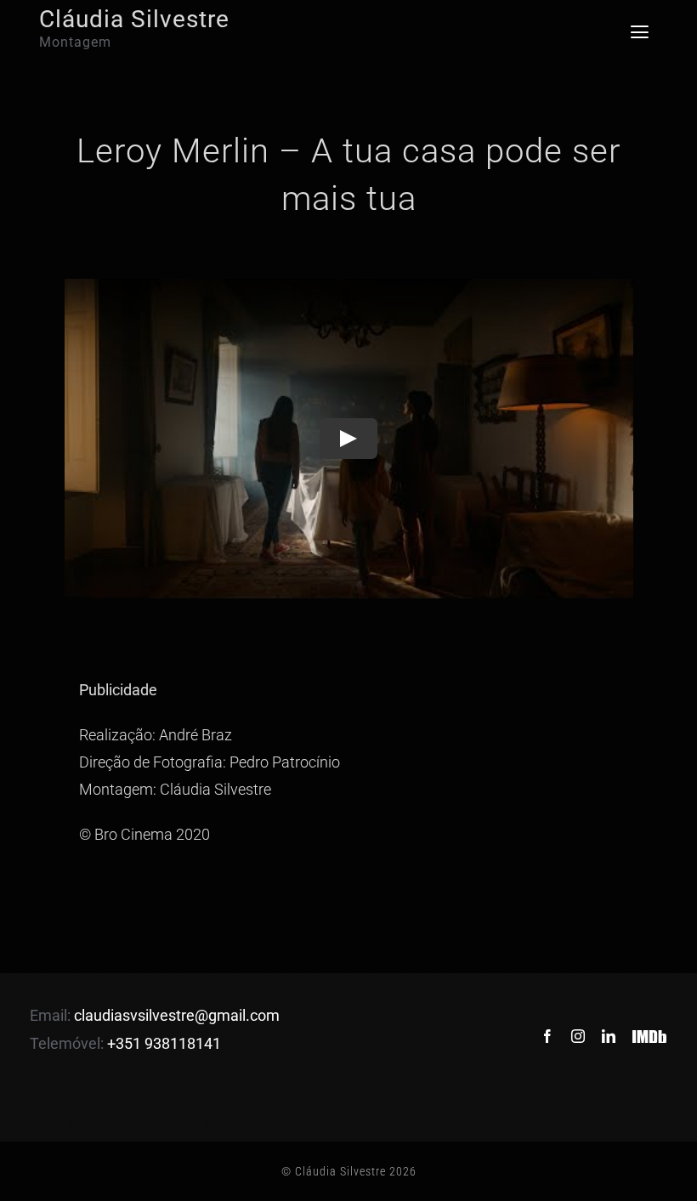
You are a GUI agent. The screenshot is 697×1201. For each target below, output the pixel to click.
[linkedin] (608, 1036)
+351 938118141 (164, 1043)
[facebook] (547, 1036)
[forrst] (649, 1025)
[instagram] (578, 1036)
